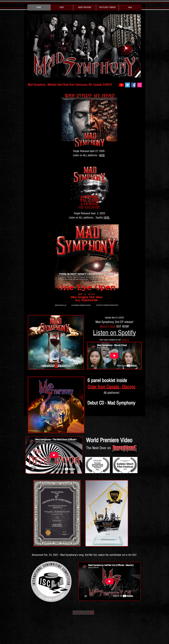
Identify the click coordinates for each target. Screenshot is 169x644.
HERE (102, 155)
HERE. (107, 217)
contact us (125, 340)
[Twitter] (127, 85)
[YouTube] (121, 85)
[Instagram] (139, 85)
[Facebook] (133, 85)
